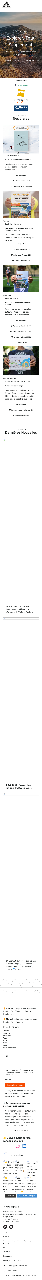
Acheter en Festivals (22, 416)
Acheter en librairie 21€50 (22, 326)
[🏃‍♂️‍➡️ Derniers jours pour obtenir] (33, 1184)
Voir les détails (21, 175)
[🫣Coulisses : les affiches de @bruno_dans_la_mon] (9, 1184)
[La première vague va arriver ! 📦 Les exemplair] (21, 1168)
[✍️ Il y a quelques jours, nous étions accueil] (9, 1168)
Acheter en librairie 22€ (21, 249)
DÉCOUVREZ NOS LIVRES (12, 60)
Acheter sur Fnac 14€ (22, 181)
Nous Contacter (22, 1131)
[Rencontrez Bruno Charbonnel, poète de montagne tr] (33, 1168)
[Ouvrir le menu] (28, 4)
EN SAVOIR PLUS (32, 60)
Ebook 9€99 (22, 342)
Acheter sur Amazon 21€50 (22, 331)
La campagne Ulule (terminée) (21, 186)
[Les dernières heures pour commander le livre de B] (21, 1184)
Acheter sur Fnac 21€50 (22, 337)
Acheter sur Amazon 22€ (22, 255)
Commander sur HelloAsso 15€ (22, 410)
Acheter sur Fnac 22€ (22, 260)
